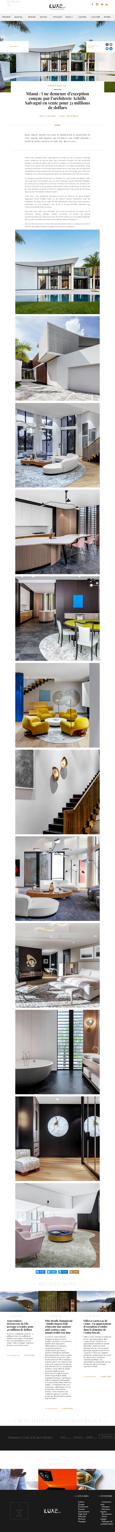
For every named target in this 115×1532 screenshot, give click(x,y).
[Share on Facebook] (107, 45)
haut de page (19, 1513)
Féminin (6, 17)
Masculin (20, 17)
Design (32, 17)
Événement (109, 17)
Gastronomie (84, 17)
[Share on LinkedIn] (111, 49)
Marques (106, 1507)
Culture (95, 17)
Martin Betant (72, 116)
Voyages (57, 17)
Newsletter (107, 1514)
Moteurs (45, 17)
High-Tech (71, 17)
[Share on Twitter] (107, 49)
